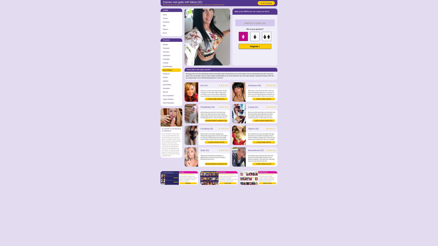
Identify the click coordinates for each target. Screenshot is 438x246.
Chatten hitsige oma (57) (263, 164)
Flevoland (166, 48)
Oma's (165, 33)
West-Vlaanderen (168, 103)
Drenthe (165, 44)
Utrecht (165, 77)
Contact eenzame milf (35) (216, 142)
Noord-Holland (167, 70)
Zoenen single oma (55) (263, 99)
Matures (165, 29)
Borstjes (188, 183)
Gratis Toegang (266, 3)
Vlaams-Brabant (168, 99)
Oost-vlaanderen (168, 95)
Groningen (166, 59)
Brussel (165, 92)
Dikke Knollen (267, 183)
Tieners (165, 18)
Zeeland (165, 81)
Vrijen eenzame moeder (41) (264, 120)
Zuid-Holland (167, 85)
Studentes (166, 22)
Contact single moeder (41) (216, 99)
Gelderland (166, 55)
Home (165, 15)
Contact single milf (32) (264, 142)
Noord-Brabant (167, 66)
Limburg (165, 63)
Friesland (166, 52)
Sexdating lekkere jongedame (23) (216, 164)
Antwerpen (166, 88)
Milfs (164, 26)
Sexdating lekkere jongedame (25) (216, 120)
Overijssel (166, 74)
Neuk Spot (228, 183)
